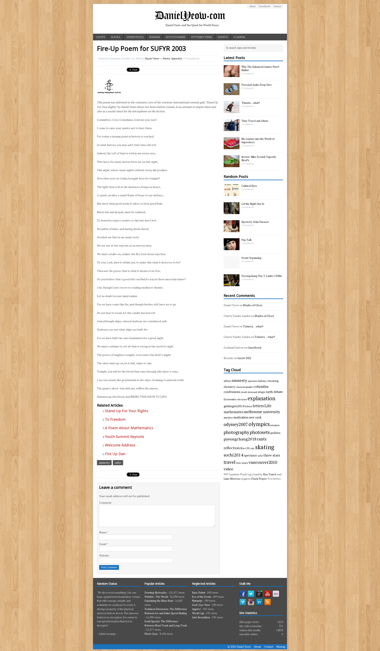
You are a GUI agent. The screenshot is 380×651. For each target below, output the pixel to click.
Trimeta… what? (250, 103)
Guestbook (264, 6)
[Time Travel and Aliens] (231, 129)
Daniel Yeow (152, 58)
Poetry (166, 58)
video (228, 469)
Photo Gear (151, 634)
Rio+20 (245, 448)
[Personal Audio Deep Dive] (231, 93)
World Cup (198, 613)
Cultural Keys (249, 186)
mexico (228, 417)
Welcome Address (120, 445)
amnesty (104, 462)
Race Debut (198, 592)
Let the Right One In (252, 204)
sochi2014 (233, 455)
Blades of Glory (252, 305)
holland (248, 406)
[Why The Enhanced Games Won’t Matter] (231, 75)
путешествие (201, 37)
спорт (100, 37)
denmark (252, 392)
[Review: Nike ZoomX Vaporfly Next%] (231, 165)
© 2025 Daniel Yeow (239, 646)
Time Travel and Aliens (254, 121)
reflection (232, 447)
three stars (271, 455)
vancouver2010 (263, 462)
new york (255, 417)
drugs (261, 392)
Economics (230, 399)
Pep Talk (246, 240)
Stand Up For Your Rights (126, 410)
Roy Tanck (269, 474)
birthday (262, 380)
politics (275, 433)
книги (223, 37)
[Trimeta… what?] (231, 111)
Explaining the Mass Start (158, 600)
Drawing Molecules (155, 592)
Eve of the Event (201, 597)
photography (236, 432)
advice (227, 381)
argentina (252, 380)
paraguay (275, 425)
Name (103, 532)
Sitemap (280, 646)
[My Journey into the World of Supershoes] (231, 147)
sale (252, 448)
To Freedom (115, 419)
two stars (242, 463)
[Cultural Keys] (231, 194)
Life (267, 405)
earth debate (274, 392)
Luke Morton (232, 478)
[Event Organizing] (231, 266)
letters (258, 405)
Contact (277, 6)
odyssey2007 (236, 424)
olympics (259, 424)
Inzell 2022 (244, 358)
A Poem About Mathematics (129, 427)
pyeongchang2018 (240, 439)
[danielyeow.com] (190, 19)
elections (242, 399)
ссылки (239, 37)
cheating (273, 381)
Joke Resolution (201, 617)
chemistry (229, 387)
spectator (250, 455)
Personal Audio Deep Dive (256, 85)
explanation (261, 398)
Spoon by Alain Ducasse (255, 222)
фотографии (175, 37)
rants (262, 439)
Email (103, 544)
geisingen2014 (234, 406)
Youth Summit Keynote (124, 436)
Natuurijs (197, 600)
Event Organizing (251, 258)
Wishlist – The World (156, 597)
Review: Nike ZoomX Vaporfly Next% (258, 158)
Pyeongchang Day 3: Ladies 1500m (261, 276)
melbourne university (262, 411)
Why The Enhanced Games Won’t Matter (260, 68)
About (252, 6)
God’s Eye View (201, 605)
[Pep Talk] (231, 248)
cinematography (244, 386)
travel (230, 462)
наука (116, 37)
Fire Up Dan (115, 453)
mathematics (233, 412)
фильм (154, 37)
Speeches (176, 58)
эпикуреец (134, 37)
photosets (260, 432)
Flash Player (259, 478)
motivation (240, 417)
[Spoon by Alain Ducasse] (231, 230)
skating (264, 447)
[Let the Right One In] (231, 212)
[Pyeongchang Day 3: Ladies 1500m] (231, 284)
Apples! (196, 609)
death (244, 392)
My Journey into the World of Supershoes (258, 140)
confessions (232, 392)
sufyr (118, 462)
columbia (261, 386)
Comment (105, 502)
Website (104, 555)
